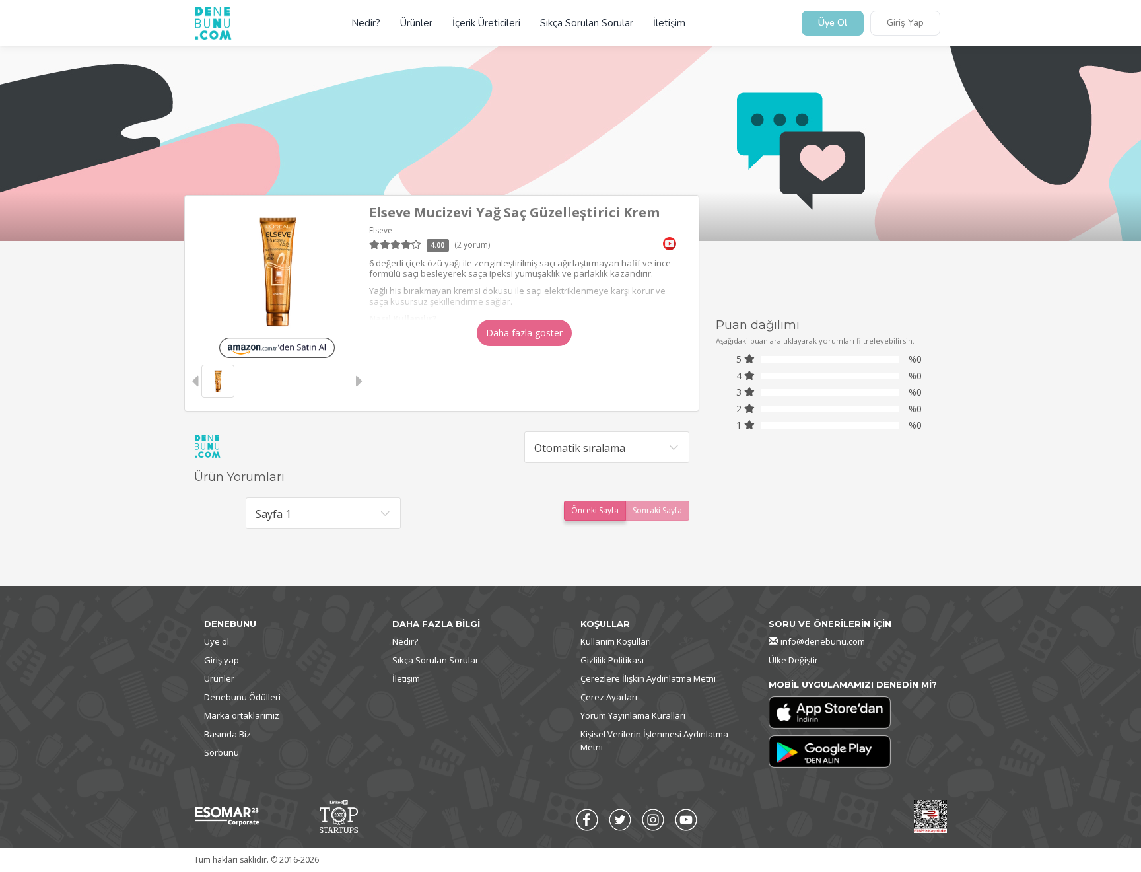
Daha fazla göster (524, 332)
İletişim (669, 23)
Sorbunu (221, 752)
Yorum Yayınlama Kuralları (632, 715)
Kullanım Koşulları (615, 641)
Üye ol (216, 641)
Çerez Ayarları (608, 697)
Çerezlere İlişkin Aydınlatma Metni (648, 678)
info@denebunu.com (822, 641)
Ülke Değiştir (793, 660)
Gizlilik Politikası (612, 660)
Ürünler (416, 23)
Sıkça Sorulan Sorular (586, 23)
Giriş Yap (905, 23)
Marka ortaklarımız (241, 715)
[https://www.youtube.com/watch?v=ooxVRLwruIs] (669, 242)
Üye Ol (832, 23)
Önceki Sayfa (595, 510)
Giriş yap (221, 660)
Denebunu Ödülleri (242, 697)
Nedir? (365, 23)
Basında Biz (227, 734)
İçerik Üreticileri (486, 23)
